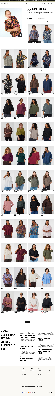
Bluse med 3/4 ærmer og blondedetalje (18, 93)
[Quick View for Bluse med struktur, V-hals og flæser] (40, 311)
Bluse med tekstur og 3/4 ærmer (31, 214)
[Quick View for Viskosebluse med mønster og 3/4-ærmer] (53, 43)
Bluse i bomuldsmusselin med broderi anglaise (5, 190)
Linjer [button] (17, 5)
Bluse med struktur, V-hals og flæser (31, 311)
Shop (2, 3)
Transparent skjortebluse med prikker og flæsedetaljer (19, 311)
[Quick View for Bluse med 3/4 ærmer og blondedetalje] (40, 93)
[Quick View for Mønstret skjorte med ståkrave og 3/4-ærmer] (40, 69)
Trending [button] (9, 5)
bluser (31, 12)
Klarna (39, 378)
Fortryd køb (39, 381)
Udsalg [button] (23, 5)
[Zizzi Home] (27, 3)
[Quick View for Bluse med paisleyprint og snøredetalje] (40, 238)
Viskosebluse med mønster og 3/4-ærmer (45, 43)
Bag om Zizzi (48, 370)
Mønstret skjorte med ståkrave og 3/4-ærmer (5, 93)
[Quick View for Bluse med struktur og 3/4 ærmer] (13, 166)
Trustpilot (48, 374)
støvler (30, 343)
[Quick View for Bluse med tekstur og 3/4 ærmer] (40, 214)
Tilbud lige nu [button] (13, 5)
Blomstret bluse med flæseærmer (4, 287)
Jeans (22, 378)
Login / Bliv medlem (32, 370)
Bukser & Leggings (24, 374)
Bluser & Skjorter (24, 371)
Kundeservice (40, 370)
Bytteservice (39, 371)
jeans (51, 14)
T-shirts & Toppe (24, 370)
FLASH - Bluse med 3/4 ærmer (43, 93)
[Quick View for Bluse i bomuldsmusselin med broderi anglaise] (40, 166)
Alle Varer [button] (2, 5)
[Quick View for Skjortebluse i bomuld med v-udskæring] (53, 238)
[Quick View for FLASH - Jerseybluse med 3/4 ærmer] (40, 190)
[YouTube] (51, 392)
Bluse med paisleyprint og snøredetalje (18, 238)
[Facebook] (48, 392)
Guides (10, 3)
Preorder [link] (21, 5)
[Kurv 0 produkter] (53, 3)
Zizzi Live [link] (27, 5)
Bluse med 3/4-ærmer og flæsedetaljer (18, 287)
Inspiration (6, 3)
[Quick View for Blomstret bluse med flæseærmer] (13, 287)
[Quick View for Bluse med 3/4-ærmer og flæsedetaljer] (40, 287)
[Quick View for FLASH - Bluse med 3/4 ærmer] (53, 93)
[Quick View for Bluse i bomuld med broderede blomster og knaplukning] (53, 287)
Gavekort (39, 377)
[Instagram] (47, 392)
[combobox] (43, 3)
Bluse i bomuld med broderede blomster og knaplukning (46, 287)
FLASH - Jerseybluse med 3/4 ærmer (31, 190)
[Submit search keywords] (39, 3)
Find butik (39, 374)
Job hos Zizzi (48, 373)
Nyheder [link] (6, 5)
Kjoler (22, 377)
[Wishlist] (39, 25)
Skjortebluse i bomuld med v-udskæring (44, 238)
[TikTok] (49, 392)
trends (38, 332)
